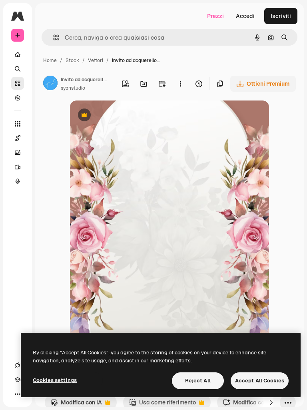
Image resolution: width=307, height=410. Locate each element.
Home (50, 60)
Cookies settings (55, 380)
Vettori (95, 60)
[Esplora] (17, 97)
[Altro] (17, 394)
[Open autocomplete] (53, 37)
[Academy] (17, 379)
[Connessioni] (17, 365)
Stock (72, 60)
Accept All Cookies (259, 380)
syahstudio (73, 88)
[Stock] (17, 83)
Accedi (245, 16)
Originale (123, 116)
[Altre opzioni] (180, 84)
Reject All (198, 380)
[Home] (17, 54)
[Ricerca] (17, 68)
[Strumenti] (17, 123)
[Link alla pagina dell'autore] (50, 84)
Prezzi (215, 16)
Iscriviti (281, 16)
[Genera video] (17, 167)
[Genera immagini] (17, 152)
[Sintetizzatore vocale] (17, 181)
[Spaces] (17, 138)
